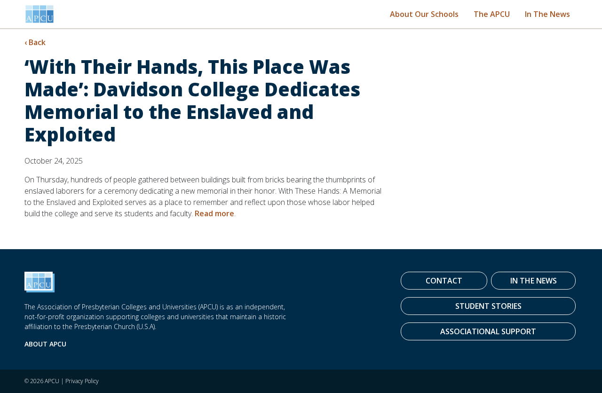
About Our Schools (424, 14)
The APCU (492, 14)
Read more (214, 213)
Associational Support (488, 331)
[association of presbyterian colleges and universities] (39, 14)
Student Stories (488, 306)
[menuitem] (424, 14)
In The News (547, 14)
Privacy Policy (82, 381)
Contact (444, 280)
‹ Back (35, 42)
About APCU (45, 343)
